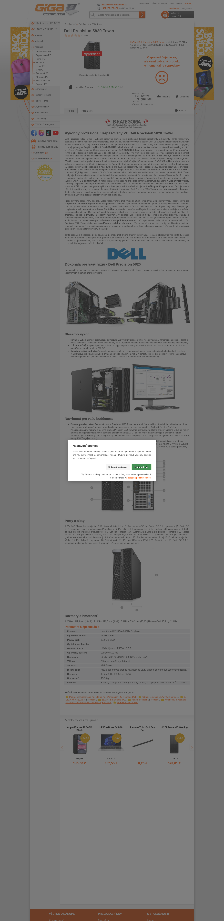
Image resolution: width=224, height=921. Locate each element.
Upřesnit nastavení (117, 467)
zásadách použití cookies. (138, 478)
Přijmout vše (141, 467)
